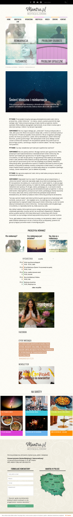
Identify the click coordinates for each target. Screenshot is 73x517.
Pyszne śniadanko (6, 432)
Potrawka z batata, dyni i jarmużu (60, 412)
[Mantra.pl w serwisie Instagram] (34, 2)
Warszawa (57, 482)
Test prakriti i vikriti (7, 412)
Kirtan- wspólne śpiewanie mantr (32, 272)
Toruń (51, 479)
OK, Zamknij (68, 515)
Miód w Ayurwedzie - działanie (59, 432)
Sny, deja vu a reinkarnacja (53, 237)
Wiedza (47, 19)
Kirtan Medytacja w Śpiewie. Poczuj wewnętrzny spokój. (38, 267)
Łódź (53, 484)
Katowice (51, 490)
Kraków (55, 491)
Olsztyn (56, 476)
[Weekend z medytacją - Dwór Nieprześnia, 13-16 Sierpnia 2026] (36, 310)
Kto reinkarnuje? (11, 236)
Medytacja (38, 19)
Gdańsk (51, 474)
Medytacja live (17, 20)
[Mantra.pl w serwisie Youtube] (37, 2)
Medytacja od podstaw (30, 282)
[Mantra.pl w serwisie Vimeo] (40, 2)
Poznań (47, 482)
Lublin (61, 488)
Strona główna (11, 67)
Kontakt (63, 19)
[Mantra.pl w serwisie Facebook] (30, 2)
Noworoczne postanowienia (33, 432)
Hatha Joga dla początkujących (32, 262)
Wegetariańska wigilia (32, 412)
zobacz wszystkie (36, 287)
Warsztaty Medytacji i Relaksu (32, 277)
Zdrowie (55, 19)
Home (8, 19)
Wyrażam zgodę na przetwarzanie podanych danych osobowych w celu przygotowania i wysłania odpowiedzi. (18, 500)
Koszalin (44, 475)
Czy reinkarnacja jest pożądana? (34, 237)
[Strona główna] (36, 15)
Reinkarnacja (30, 67)
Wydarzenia (29, 19)
